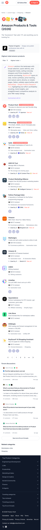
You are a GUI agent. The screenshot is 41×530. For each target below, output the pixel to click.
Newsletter (5, 515)
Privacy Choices (20, 519)
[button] (16, 60)
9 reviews (16, 148)
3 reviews (16, 168)
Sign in (35, 3)
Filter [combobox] (4, 60)
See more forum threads (20, 438)
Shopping (20, 12)
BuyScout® (27, 75)
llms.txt (36, 519)
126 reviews (17, 110)
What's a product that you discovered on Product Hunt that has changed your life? (19, 389)
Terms (27, 515)
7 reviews (16, 305)
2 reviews (16, 184)
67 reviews (16, 127)
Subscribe (23, 3)
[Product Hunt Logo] (6, 2)
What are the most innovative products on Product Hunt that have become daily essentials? (19, 428)
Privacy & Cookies (8, 519)
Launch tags (11, 12)
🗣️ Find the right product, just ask (14, 371)
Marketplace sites (7, 448)
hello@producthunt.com (17, 523)
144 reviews (17, 243)
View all (29, 112)
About (17, 515)
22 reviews (16, 272)
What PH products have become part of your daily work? (19, 408)
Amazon (11, 66)
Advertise (30, 519)
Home (3, 12)
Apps (12, 515)
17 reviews (16, 222)
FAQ (22, 515)
